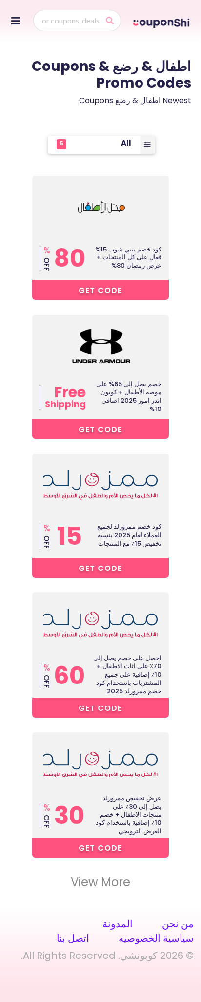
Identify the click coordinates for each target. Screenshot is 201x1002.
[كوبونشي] (162, 21)
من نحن (178, 924)
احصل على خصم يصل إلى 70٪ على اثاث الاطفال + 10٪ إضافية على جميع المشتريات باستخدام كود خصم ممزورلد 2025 (127, 674)
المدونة (117, 924)
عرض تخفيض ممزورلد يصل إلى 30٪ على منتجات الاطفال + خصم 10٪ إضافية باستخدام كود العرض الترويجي (128, 815)
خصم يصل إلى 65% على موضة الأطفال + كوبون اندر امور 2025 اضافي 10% (128, 396)
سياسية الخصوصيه (156, 938)
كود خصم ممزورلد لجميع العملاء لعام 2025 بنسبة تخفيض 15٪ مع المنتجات (129, 535)
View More (100, 882)
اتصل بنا (73, 938)
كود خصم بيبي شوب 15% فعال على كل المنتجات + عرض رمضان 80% (128, 258)
